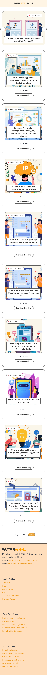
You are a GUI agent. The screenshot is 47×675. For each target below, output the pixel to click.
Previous (2, 29)
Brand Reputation (16, 109)
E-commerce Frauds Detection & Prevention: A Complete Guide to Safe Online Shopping (23, 506)
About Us (6, 582)
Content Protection (16, 215)
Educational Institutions (13, 660)
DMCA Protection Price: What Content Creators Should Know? (23, 241)
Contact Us (7, 589)
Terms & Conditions (11, 595)
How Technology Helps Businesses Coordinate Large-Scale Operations (23, 80)
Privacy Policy (8, 599)
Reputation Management (14, 624)
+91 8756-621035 (32, 560)
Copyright (13, 428)
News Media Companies (13, 653)
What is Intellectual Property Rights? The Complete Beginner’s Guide (23, 452)
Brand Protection (10, 621)
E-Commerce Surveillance (14, 627)
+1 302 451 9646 (16, 560)
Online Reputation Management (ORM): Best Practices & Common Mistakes (23, 293)
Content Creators (10, 656)
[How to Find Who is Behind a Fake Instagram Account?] (23, 28)
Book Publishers (9, 650)
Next (44, 29)
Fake (12, 481)
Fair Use (13, 56)
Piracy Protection (16, 162)
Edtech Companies (11, 663)
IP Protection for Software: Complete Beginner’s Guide (23, 188)
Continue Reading (23, 95)
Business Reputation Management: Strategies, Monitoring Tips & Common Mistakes (23, 132)
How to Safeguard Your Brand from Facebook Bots (23, 401)
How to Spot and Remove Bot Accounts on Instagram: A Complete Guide (23, 346)
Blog (4, 586)
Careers (6, 592)
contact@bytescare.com (20, 563)
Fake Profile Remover (12, 631)
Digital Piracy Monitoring (13, 618)
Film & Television (10, 666)
